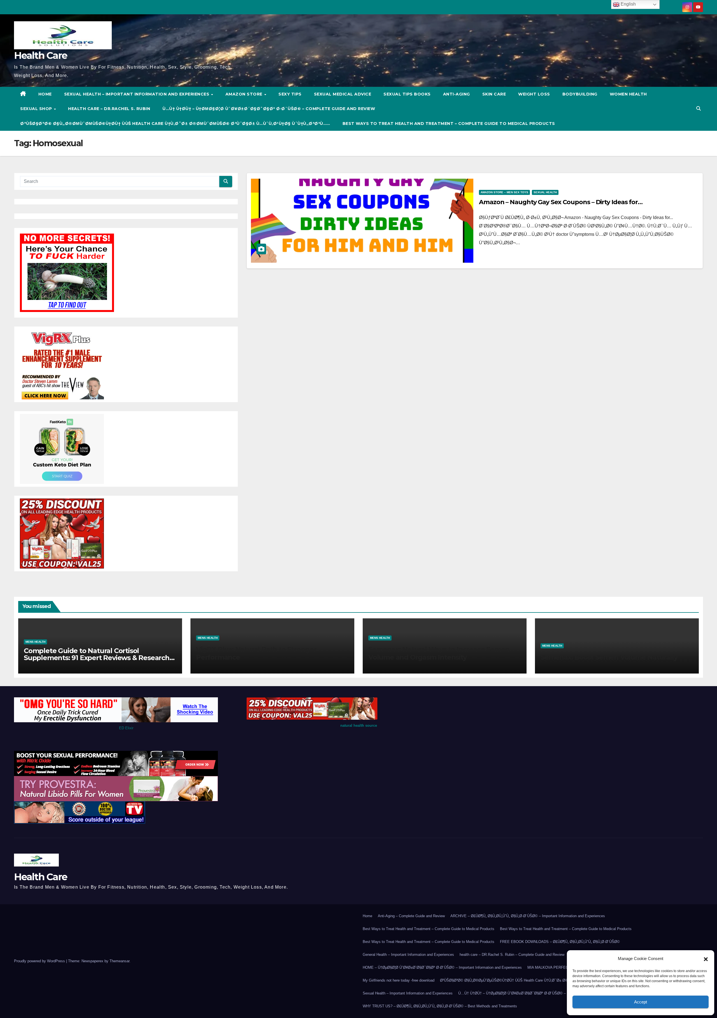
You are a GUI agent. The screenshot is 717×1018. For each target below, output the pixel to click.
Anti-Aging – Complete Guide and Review (411, 916)
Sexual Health (545, 192)
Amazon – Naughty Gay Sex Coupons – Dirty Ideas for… (560, 202)
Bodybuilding (579, 94)
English (628, 4)
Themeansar (119, 961)
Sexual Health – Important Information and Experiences (137, 94)
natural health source (358, 725)
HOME (45, 94)
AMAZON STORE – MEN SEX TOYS (504, 192)
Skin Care (494, 94)
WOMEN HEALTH (628, 94)
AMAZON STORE (244, 94)
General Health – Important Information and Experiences (408, 954)
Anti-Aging (456, 94)
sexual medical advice (342, 94)
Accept (640, 1002)
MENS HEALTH (35, 641)
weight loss (534, 94)
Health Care (40, 55)
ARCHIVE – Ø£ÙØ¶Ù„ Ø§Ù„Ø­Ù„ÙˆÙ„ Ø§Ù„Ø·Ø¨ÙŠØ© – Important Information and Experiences (527, 916)
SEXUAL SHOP (36, 108)
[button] (706, 958)
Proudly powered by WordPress (40, 961)
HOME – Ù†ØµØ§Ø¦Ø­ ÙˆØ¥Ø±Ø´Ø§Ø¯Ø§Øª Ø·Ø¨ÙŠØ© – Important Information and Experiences (442, 967)
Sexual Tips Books (407, 94)
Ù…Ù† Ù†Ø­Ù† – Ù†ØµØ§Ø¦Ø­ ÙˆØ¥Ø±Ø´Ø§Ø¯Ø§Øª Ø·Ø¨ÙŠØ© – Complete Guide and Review (268, 108)
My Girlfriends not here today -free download (398, 980)
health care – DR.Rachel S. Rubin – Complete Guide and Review (512, 954)
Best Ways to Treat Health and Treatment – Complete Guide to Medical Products (449, 123)
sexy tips (290, 94)
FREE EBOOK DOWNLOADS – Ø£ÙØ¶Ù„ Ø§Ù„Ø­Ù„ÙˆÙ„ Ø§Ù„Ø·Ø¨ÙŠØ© (560, 942)
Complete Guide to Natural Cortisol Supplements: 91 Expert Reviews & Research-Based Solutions (98, 658)
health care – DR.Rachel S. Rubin (109, 108)
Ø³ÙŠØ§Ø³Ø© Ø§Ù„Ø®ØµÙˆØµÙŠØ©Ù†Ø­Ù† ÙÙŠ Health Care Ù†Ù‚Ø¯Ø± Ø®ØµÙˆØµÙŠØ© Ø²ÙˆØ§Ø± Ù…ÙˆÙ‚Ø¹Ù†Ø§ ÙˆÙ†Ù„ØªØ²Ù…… (175, 123)
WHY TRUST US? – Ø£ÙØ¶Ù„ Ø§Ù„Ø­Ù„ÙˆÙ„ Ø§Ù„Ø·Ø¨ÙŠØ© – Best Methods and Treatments (440, 1006)
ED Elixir (126, 728)
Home (367, 916)
